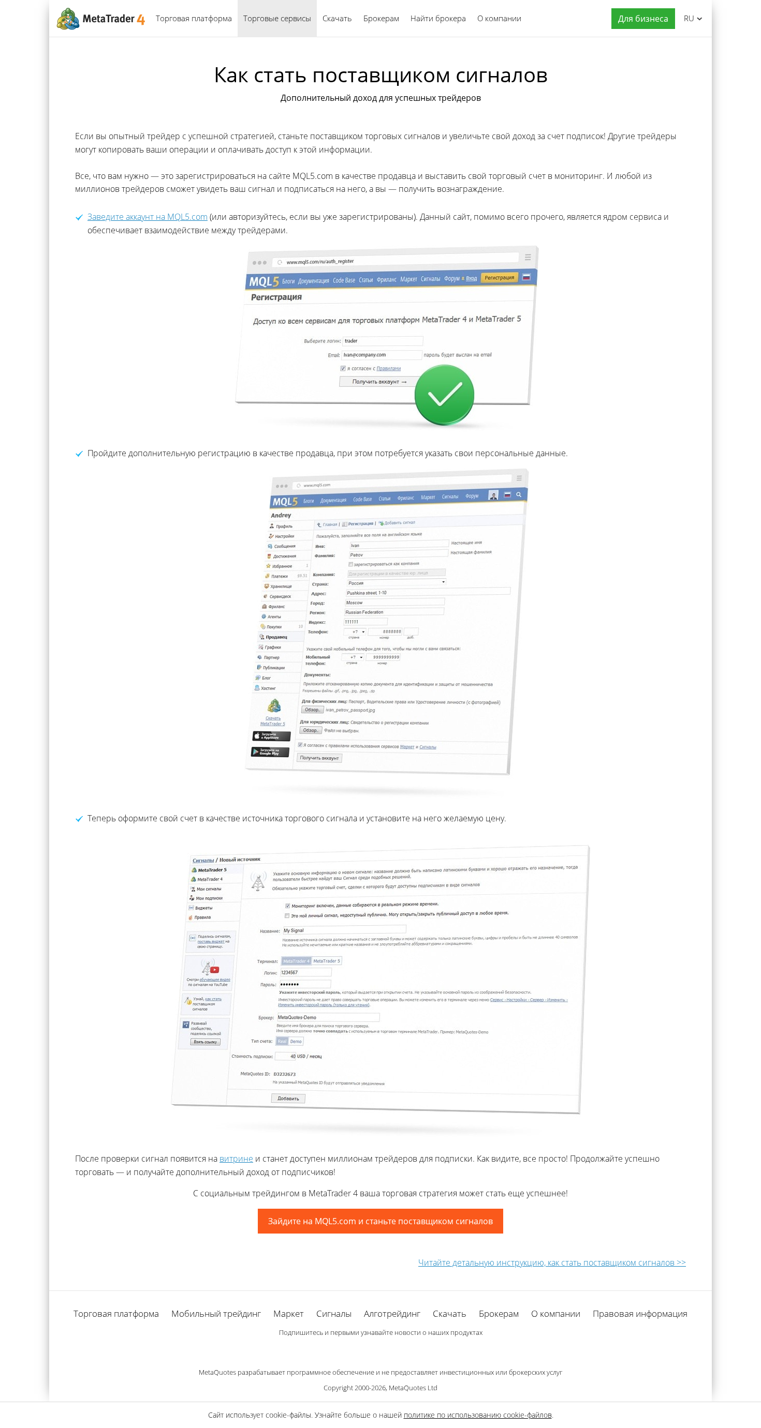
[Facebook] (364, 1350)
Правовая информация (640, 1313)
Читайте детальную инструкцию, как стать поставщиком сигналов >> (552, 1262)
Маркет (288, 1313)
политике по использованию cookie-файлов (478, 1415)
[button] (641, 19)
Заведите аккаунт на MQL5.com (147, 216)
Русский (687, 18)
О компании (499, 18)
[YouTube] (397, 1350)
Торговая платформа (194, 18)
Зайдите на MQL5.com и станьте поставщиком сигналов (380, 1221)
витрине (236, 1158)
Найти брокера (438, 18)
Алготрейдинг (392, 1313)
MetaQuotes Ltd (413, 1387)
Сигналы (334, 1313)
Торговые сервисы (277, 18)
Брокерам (381, 18)
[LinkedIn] (380, 1350)
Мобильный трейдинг (216, 1313)
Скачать (337, 18)
